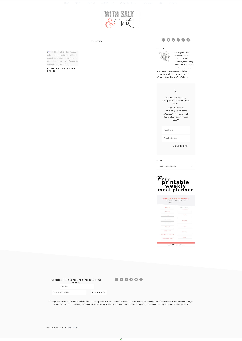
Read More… (182, 77)
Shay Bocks (73, 327)
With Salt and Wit (121, 19)
